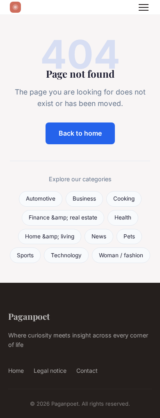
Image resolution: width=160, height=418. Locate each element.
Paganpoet (29, 316)
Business (84, 198)
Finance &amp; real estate (63, 217)
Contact (87, 370)
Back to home (80, 133)
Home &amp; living (49, 236)
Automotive (40, 198)
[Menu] (143, 7)
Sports (25, 255)
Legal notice (50, 370)
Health (122, 217)
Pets (129, 236)
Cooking (124, 198)
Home (16, 370)
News (98, 236)
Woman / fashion (121, 255)
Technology (66, 255)
